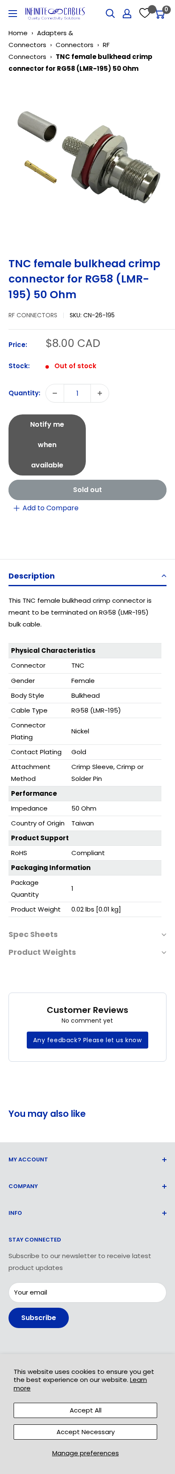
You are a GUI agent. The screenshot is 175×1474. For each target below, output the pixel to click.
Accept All (86, 1410)
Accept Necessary (85, 1431)
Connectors (74, 44)
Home (18, 32)
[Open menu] (12, 13)
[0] (159, 13)
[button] (87, 576)
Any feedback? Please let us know (87, 1040)
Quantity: (24, 393)
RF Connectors (32, 315)
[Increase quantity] (100, 393)
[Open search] (110, 13)
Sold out (87, 490)
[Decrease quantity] (55, 393)
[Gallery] (87, 162)
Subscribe (38, 1318)
